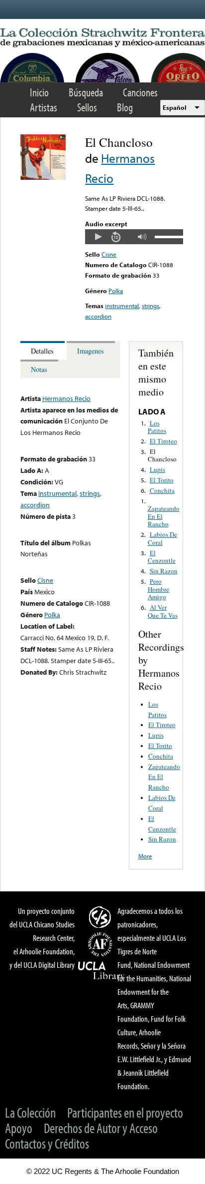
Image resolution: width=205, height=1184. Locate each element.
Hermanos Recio (66, 398)
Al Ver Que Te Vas (163, 611)
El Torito (162, 479)
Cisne (109, 254)
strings (150, 306)
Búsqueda (86, 92)
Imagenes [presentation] (90, 351)
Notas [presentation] (39, 369)
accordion (98, 316)
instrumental (122, 306)
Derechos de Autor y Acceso (101, 1128)
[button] (98, 237)
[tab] (43, 350)
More (145, 856)
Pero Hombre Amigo (158, 589)
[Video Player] (134, 236)
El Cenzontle (162, 556)
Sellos (87, 107)
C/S (101, 917)
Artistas (43, 107)
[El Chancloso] (43, 177)
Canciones (140, 92)
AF (101, 944)
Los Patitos (157, 426)
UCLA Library (101, 971)
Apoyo (18, 1128)
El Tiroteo (163, 440)
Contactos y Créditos (47, 1143)
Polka (115, 291)
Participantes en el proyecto (125, 1112)
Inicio (39, 92)
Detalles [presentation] (42, 351)
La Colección (30, 1112)
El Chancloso (162, 455)
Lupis (157, 469)
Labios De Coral (162, 538)
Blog (125, 107)
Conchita (162, 490)
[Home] (102, 38)
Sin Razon (164, 570)
